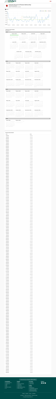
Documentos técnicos (8, 382)
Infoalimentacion (31, 387)
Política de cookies (34, 395)
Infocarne (30, 386)
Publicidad (33, 393)
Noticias (18, 382)
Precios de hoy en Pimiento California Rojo (28, 379)
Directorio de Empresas (20, 383)
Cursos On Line (7, 383)
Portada (23, 393)
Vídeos (6, 384)
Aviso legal (22, 395)
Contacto (27, 393)
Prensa (30, 393)
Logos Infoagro (31, 383)
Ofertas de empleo (20, 388)
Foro (6, 388)
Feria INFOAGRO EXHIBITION (33, 388)
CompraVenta (19, 384)
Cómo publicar (31, 382)
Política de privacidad (28, 395)
